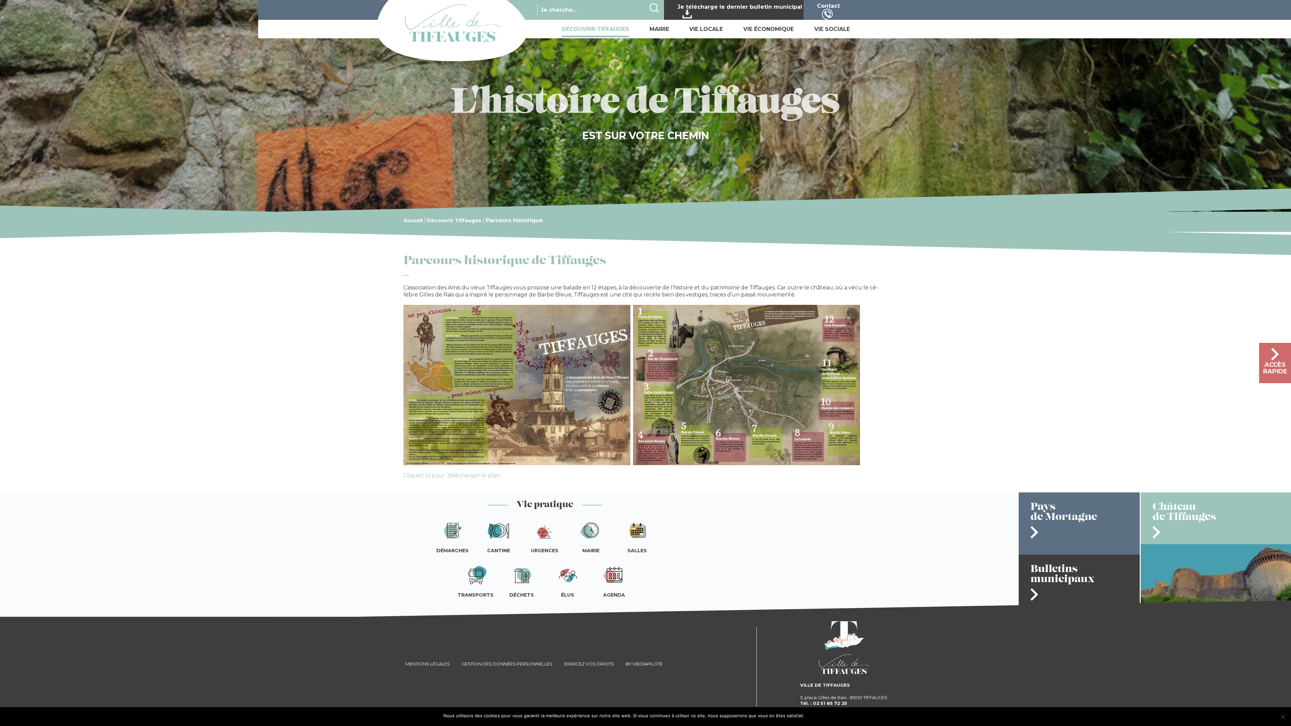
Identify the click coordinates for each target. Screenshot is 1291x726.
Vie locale (706, 29)
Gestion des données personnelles (507, 664)
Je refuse (839, 715)
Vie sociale (832, 29)
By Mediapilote (644, 664)
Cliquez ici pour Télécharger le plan (451, 475)
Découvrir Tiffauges (595, 29)
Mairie (659, 29)
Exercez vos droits (589, 664)
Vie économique (768, 29)
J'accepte (817, 715)
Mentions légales (427, 664)
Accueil (413, 220)
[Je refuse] (1282, 716)
